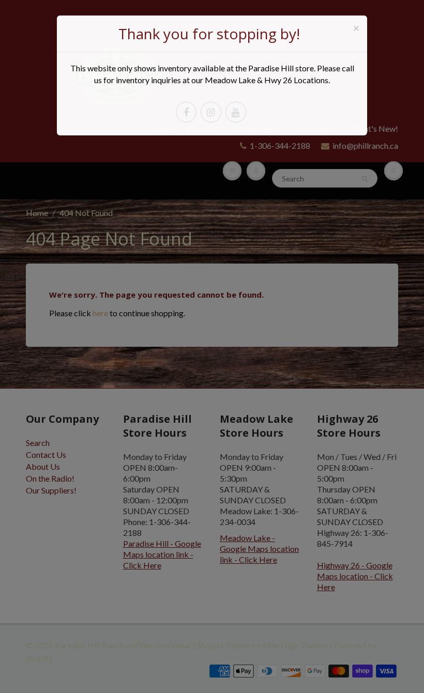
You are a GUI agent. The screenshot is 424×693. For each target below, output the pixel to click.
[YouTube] (235, 112)
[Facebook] (186, 112)
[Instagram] (211, 112)
